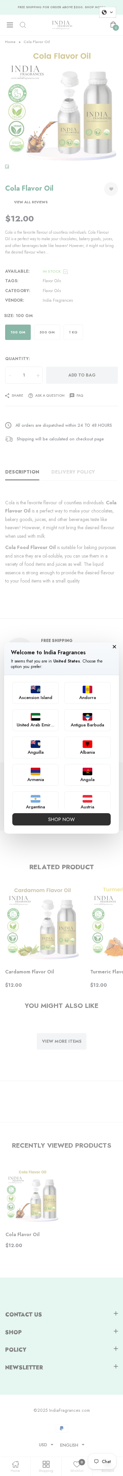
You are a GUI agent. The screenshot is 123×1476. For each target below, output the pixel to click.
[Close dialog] (114, 646)
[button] (107, 12)
